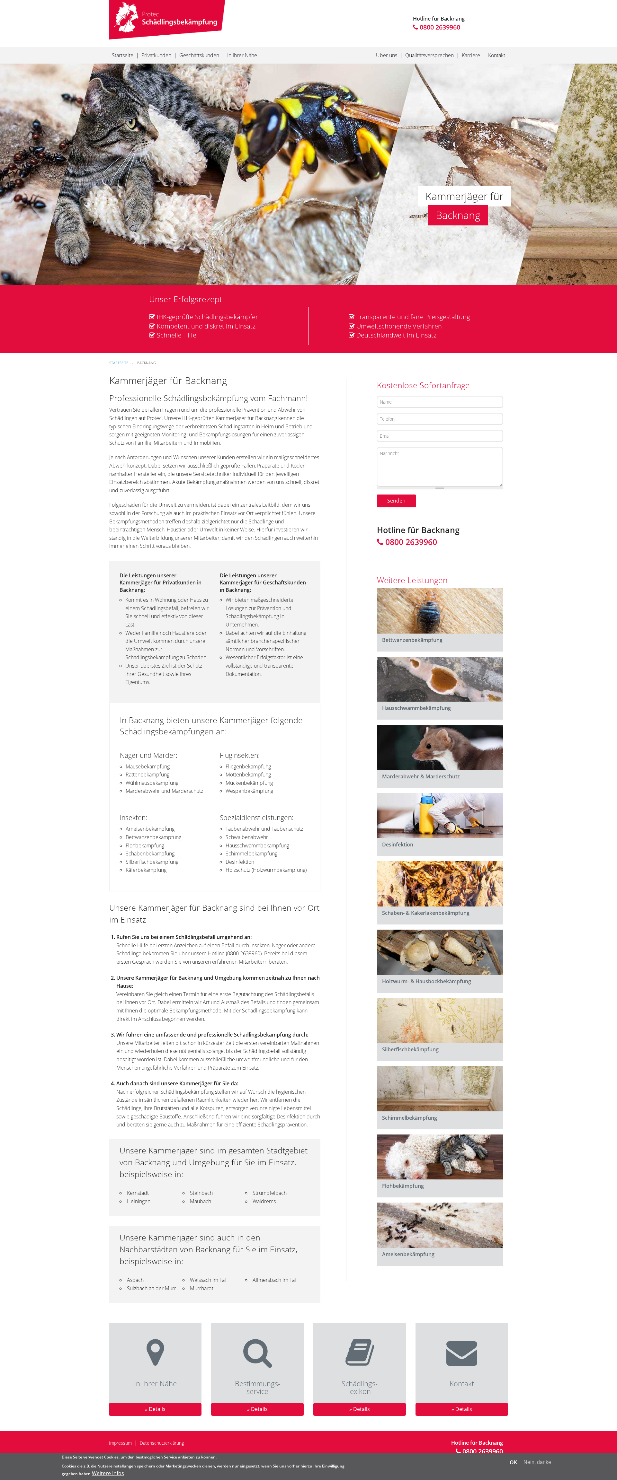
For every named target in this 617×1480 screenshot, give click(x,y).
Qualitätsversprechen (429, 55)
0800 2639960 (439, 27)
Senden (396, 500)
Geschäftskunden (199, 55)
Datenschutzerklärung (162, 1443)
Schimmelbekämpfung (409, 1117)
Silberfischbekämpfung (410, 1049)
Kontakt (496, 55)
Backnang (146, 362)
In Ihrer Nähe (242, 55)
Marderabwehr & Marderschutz (421, 776)
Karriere (471, 55)
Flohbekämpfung (403, 1185)
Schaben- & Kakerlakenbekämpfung (425, 912)
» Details (155, 1409)
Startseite (122, 55)
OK (513, 1462)
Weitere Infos (108, 1473)
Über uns (386, 55)
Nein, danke (537, 1462)
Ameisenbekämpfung (408, 1254)
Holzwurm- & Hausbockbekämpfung (426, 981)
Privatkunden (156, 55)
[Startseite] (167, 19)
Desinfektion (397, 844)
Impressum (120, 1443)
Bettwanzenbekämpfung (412, 640)
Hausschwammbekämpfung (416, 708)
